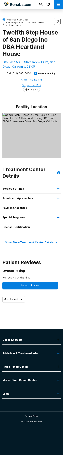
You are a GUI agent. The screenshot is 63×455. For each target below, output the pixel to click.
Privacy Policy (31, 416)
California (11, 20)
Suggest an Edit (31, 85)
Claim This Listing (31, 79)
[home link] (3, 19)
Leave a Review (30, 285)
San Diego (23, 20)
